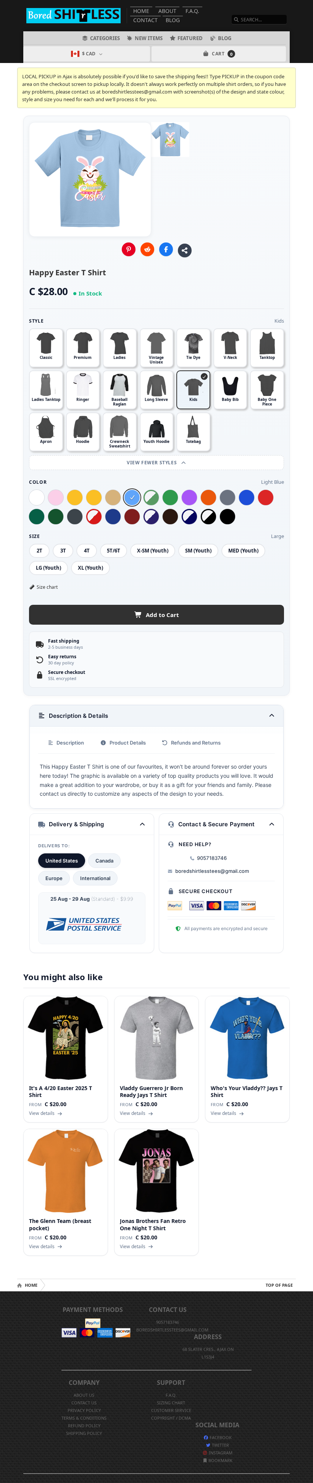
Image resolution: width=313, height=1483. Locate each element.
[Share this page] (185, 250)
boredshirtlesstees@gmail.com (212, 871)
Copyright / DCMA (171, 1418)
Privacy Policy (84, 1410)
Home (141, 11)
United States (61, 861)
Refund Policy (84, 1425)
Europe (54, 878)
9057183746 (212, 858)
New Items (149, 38)
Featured (190, 38)
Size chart (47, 587)
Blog (173, 20)
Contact (145, 20)
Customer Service (171, 1410)
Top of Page (279, 1285)
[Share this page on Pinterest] (129, 249)
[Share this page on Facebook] (166, 249)
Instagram (220, 1453)
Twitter (220, 1445)
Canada (104, 861)
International (95, 878)
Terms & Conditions (83, 1418)
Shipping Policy (84, 1433)
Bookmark (219, 1460)
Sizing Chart (171, 1402)
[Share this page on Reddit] (147, 249)
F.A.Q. (192, 11)
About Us (84, 1395)
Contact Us (84, 1402)
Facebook (220, 1437)
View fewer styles (152, 462)
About (167, 11)
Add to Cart (162, 615)
